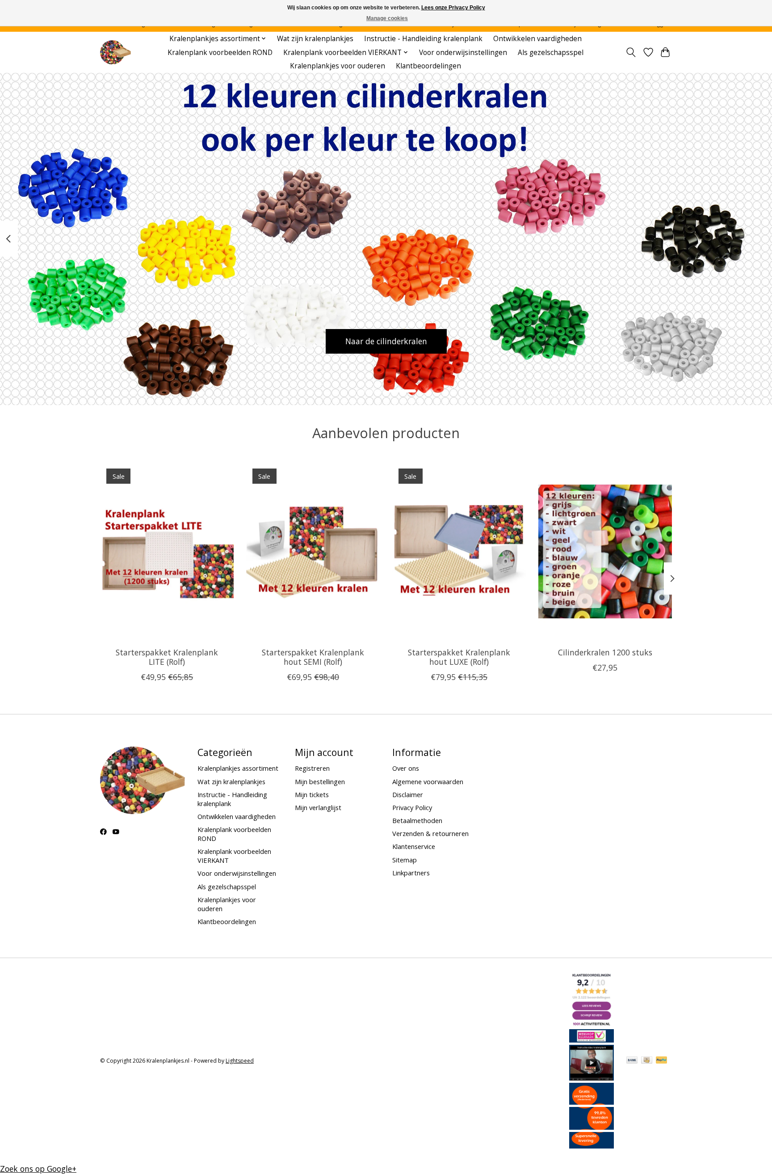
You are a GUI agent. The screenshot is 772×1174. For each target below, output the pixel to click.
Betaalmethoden (417, 820)
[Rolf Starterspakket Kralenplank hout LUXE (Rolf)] (459, 551)
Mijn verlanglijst (318, 807)
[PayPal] (661, 1060)
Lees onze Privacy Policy (453, 7)
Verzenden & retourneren (430, 833)
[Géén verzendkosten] (591, 1101)
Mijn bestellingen (320, 781)
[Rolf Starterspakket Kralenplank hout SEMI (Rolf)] (313, 551)
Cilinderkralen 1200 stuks (605, 652)
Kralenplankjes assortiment (237, 768)
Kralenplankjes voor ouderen (337, 66)
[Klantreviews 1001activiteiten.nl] (591, 1023)
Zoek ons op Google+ (38, 1168)
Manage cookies (387, 18)
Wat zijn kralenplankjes (315, 38)
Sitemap (404, 859)
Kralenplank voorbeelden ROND (220, 52)
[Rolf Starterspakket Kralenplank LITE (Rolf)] (167, 551)
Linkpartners (411, 872)
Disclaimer (407, 794)
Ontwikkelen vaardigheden (537, 38)
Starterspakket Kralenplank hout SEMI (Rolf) (313, 657)
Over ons (405, 768)
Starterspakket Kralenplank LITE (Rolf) (167, 657)
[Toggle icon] (631, 52)
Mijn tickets (312, 794)
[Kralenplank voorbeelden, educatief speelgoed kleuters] (115, 52)
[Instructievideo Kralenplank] (591, 1077)
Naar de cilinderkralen (386, 341)
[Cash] (646, 1060)
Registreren (312, 768)
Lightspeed (240, 1060)
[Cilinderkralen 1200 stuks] (605, 551)
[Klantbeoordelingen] (591, 1126)
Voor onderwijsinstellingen (463, 52)
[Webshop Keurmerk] (591, 1039)
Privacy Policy (412, 807)
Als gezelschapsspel (550, 52)
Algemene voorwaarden (427, 781)
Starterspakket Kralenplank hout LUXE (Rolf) (459, 657)
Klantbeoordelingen (428, 66)
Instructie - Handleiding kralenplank (423, 38)
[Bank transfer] (632, 1060)
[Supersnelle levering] (591, 1145)
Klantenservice (413, 846)
